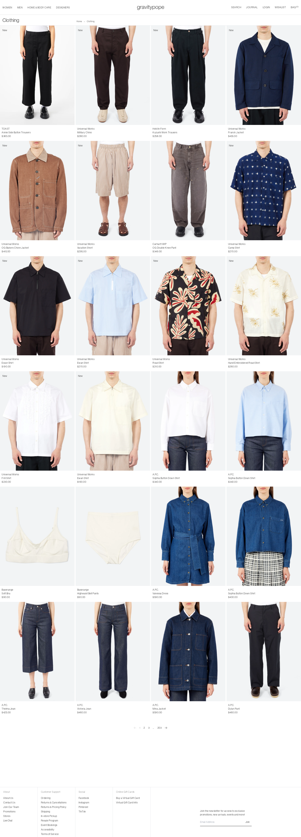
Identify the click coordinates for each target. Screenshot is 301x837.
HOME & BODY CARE (39, 7)
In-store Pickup (49, 816)
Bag (295, 7)
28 (11, 708)
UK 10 (12, 132)
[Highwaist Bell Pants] (113, 536)
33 (91, 132)
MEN (20, 7)
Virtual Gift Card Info (127, 802)
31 (83, 132)
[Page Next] (166, 727)
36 (158, 478)
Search (236, 7)
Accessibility (47, 829)
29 (16, 708)
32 (87, 132)
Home (79, 21)
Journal (252, 7)
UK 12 (20, 132)
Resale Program (49, 820)
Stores (6, 816)
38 (162, 478)
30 (78, 132)
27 (7, 708)
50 (238, 708)
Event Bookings (49, 825)
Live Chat (7, 820)
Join (248, 821)
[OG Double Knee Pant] (188, 190)
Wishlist (280, 7)
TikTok (82, 811)
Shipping (45, 811)
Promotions (9, 811)
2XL (169, 132)
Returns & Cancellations (54, 802)
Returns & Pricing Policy (54, 807)
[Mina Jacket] (188, 651)
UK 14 (28, 132)
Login (266, 7)
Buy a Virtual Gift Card (128, 798)
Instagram (84, 802)
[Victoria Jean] (113, 651)
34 (95, 132)
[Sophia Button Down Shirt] (188, 421)
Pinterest (83, 807)
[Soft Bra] (37, 536)
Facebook (84, 798)
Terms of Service (50, 834)
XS (3, 478)
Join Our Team (11, 807)
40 (163, 708)
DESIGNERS (63, 7)
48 (234, 708)
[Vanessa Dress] (188, 536)
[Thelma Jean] (37, 651)
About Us (8, 798)
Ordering (46, 798)
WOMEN (7, 7)
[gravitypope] (151, 7)
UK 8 (4, 132)
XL (164, 132)
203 (159, 727)
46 (229, 708)
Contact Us (9, 802)
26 (3, 708)
